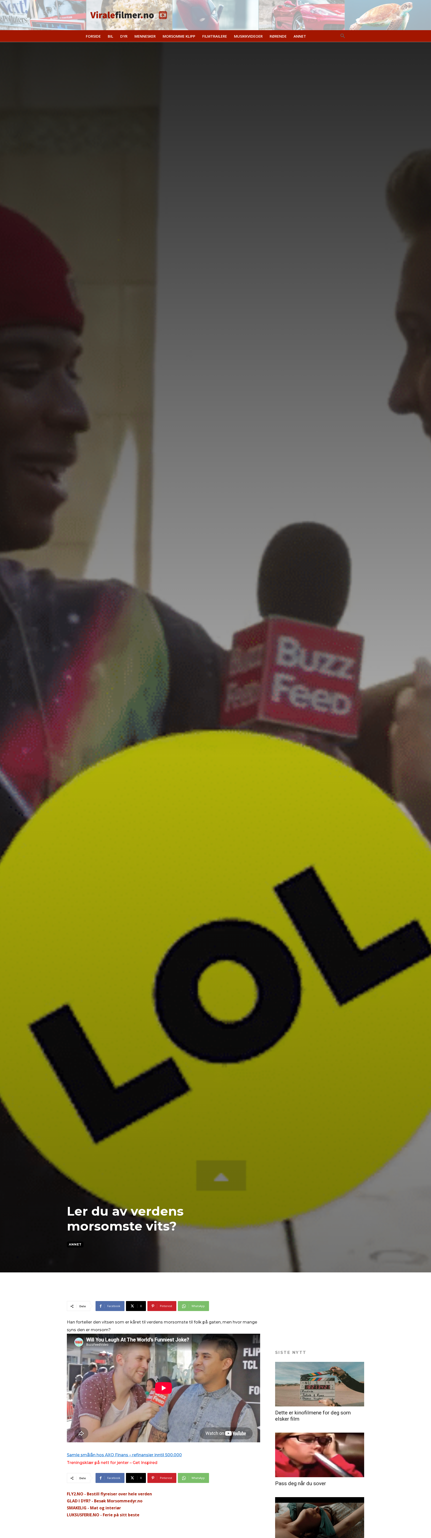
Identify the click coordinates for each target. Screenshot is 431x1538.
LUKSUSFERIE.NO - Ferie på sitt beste (103, 1515)
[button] (343, 36)
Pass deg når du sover (300, 1483)
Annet (75, 1244)
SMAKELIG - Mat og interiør (94, 1508)
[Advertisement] (157, 1288)
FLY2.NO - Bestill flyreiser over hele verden (109, 1494)
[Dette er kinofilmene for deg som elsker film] (319, 1384)
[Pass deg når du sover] (319, 1455)
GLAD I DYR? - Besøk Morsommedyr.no (104, 1501)
